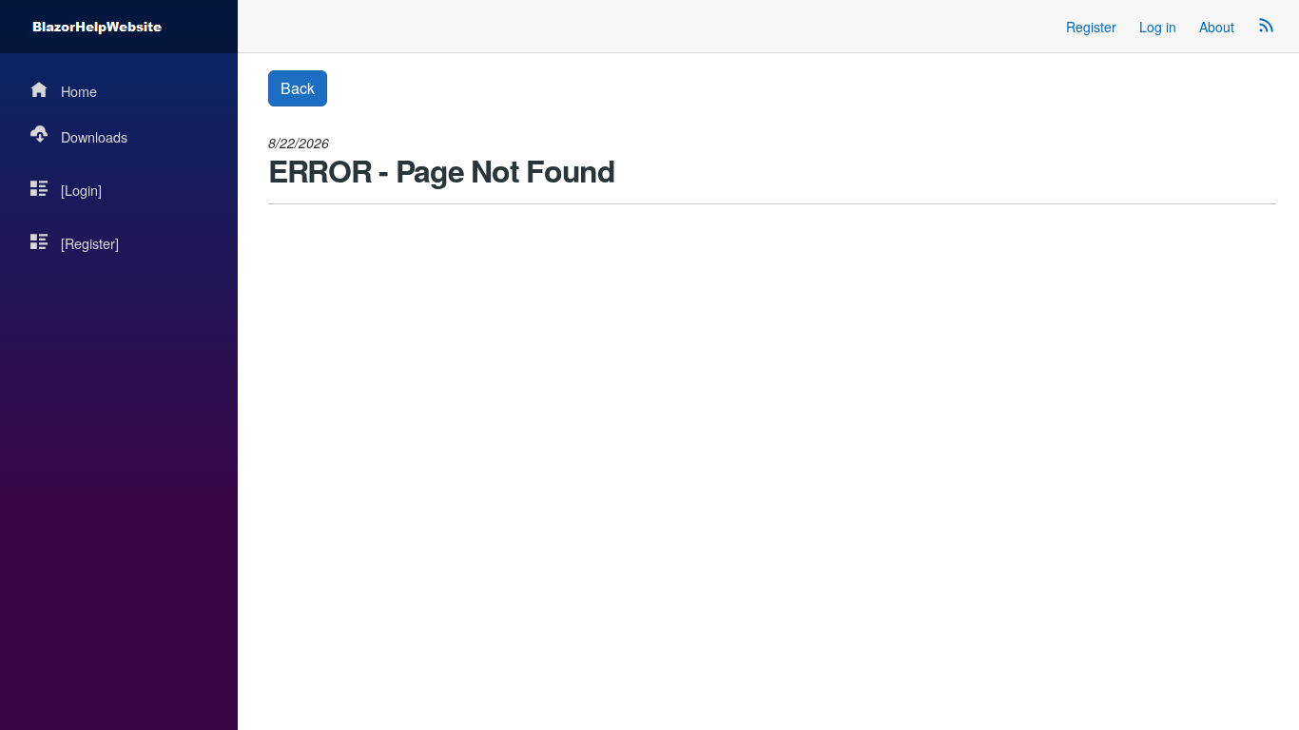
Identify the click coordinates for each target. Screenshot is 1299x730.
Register (1091, 26)
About (1216, 26)
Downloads (94, 136)
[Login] (81, 190)
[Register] (90, 243)
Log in (1157, 26)
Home (79, 91)
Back (298, 88)
